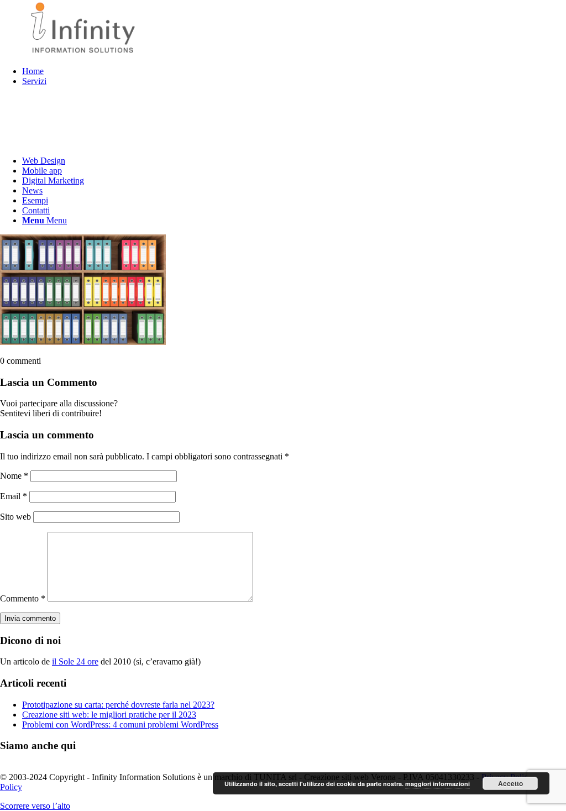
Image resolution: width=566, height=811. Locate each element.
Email (13, 496)
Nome (14, 475)
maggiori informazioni (437, 783)
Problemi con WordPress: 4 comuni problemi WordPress (120, 724)
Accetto (510, 783)
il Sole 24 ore (75, 661)
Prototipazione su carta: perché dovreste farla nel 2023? (118, 704)
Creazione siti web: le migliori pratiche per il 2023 (109, 714)
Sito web (15, 516)
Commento (22, 598)
